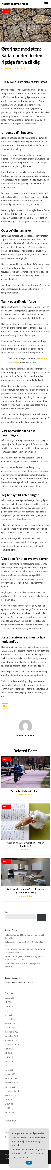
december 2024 (11, 1078)
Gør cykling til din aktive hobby (26, 791)
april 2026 (9, 1015)
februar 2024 (10, 1121)
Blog (5, 706)
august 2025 (10, 1049)
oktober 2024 (11, 1087)
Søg (6, 912)
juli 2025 (8, 1053)
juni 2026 (9, 1006)
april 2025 (9, 1065)
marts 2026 (10, 1019)
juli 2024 (8, 1099)
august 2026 (10, 998)
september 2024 (12, 1091)
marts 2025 (10, 1070)
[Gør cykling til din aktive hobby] (25, 771)
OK (29, 1163)
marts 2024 (10, 1116)
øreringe (44, 647)
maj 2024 (9, 1108)
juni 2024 (9, 1104)
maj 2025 (9, 1061)
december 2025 (11, 1032)
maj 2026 (9, 1010)
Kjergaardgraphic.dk (15, 3)
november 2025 (11, 1036)
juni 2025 (9, 1057)
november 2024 (11, 1082)
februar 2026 (10, 1023)
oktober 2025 (11, 1040)
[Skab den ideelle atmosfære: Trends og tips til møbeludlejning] (25, 871)
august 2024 (10, 1095)
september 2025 (12, 1044)
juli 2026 (8, 1002)
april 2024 (9, 1112)
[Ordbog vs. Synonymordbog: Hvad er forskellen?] (25, 820)
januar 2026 (10, 1027)
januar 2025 (10, 1074)
